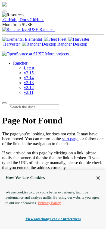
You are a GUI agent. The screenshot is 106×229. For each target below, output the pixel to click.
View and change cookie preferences (53, 219)
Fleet (62, 39)
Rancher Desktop (72, 44)
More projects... (58, 54)
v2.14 (29, 77)
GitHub (9, 19)
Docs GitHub (31, 19)
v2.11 (28, 92)
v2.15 (29, 73)
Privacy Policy (49, 203)
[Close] (98, 178)
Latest (29, 68)
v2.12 (29, 87)
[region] (53, 199)
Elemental (33, 39)
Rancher (46, 29)
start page (70, 138)
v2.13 (29, 82)
